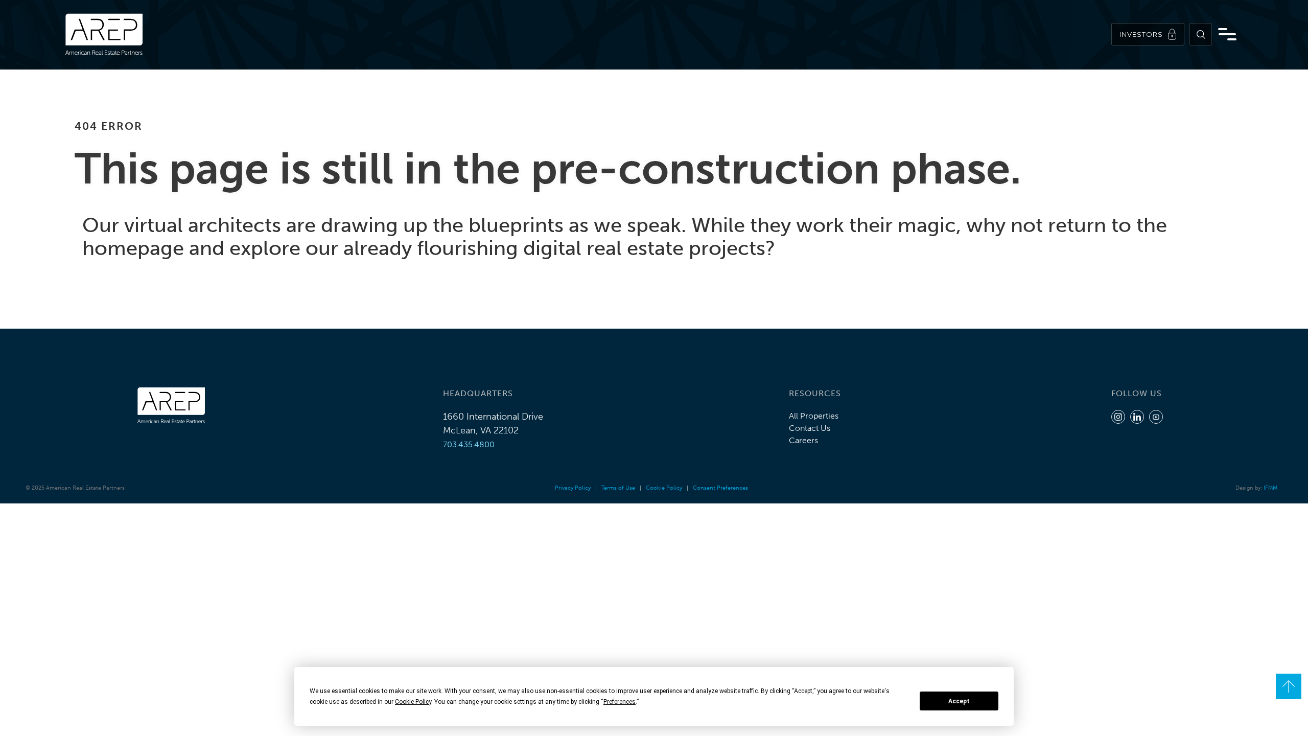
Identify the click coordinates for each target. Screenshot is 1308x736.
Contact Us (809, 428)
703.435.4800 (469, 444)
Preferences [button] (619, 701)
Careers (803, 440)
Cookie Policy (664, 488)
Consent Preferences (720, 488)
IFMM (1270, 488)
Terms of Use (618, 488)
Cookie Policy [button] (413, 701)
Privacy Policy (573, 488)
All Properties (813, 416)
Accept (959, 701)
